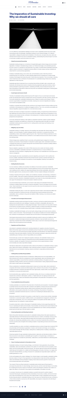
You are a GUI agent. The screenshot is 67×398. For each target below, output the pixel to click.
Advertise (50, 6)
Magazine (29, 6)
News (24, 6)
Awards (39, 6)
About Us (20, 6)
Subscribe (34, 6)
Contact (44, 6)
